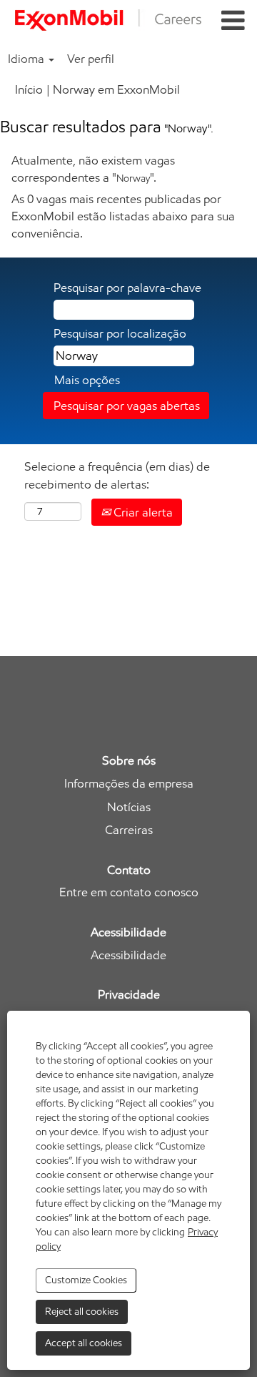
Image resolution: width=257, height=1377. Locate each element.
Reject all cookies (82, 1311)
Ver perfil (90, 59)
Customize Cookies (86, 1280)
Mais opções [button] (87, 380)
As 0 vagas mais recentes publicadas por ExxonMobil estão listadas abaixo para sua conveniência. (123, 216)
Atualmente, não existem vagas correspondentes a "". (93, 169)
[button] (233, 21)
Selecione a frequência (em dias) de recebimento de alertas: (117, 475)
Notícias (129, 807)
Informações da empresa (128, 783)
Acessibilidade (128, 955)
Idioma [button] (27, 59)
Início (29, 89)
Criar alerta (142, 512)
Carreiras (129, 830)
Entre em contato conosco (128, 892)
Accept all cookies (83, 1343)
